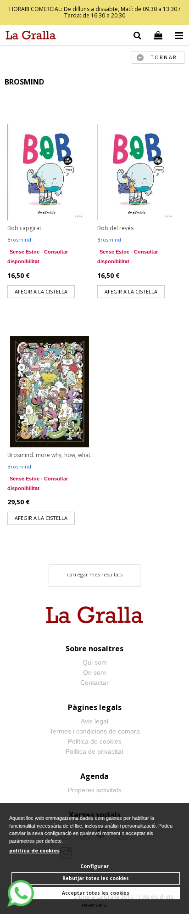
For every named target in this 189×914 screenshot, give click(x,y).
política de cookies (34, 850)
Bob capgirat (24, 228)
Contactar (94, 682)
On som (94, 672)
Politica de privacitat (94, 751)
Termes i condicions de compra (95, 731)
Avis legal (94, 721)
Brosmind (19, 239)
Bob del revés (115, 228)
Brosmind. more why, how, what (48, 455)
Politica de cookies (95, 741)
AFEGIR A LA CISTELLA (41, 291)
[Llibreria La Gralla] (28, 36)
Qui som (95, 662)
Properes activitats (95, 790)
